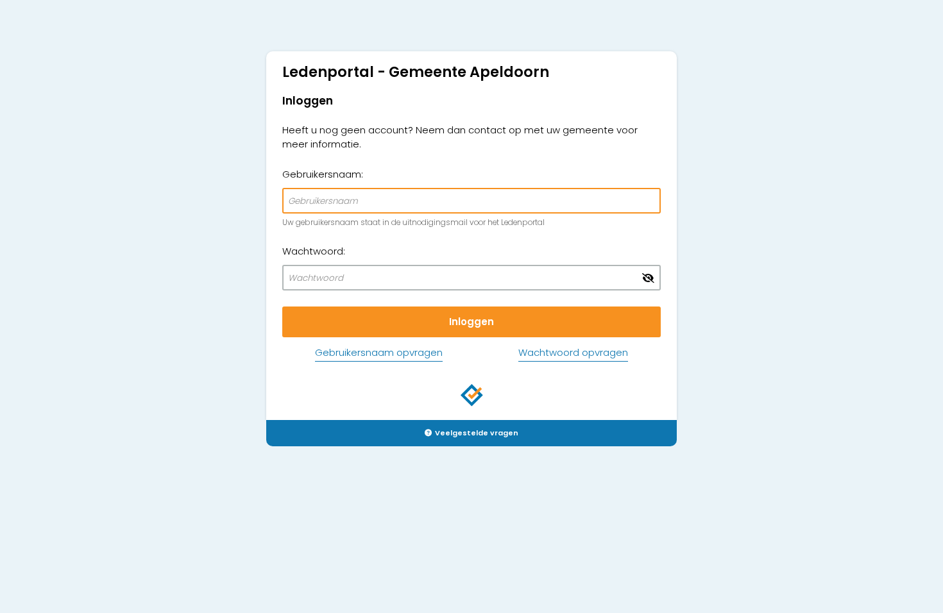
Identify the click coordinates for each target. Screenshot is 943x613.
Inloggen (471, 321)
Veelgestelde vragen (476, 433)
